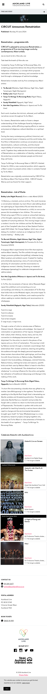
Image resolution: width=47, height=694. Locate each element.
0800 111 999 (9, 620)
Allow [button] (7, 689)
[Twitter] (26, 651)
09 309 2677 (9, 583)
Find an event (6, 12)
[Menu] (3, 4)
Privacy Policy (23, 675)
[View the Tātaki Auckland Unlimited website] (23, 660)
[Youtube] (31, 651)
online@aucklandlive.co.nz (14, 586)
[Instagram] (20, 651)
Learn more (26, 683)
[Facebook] (15, 651)
